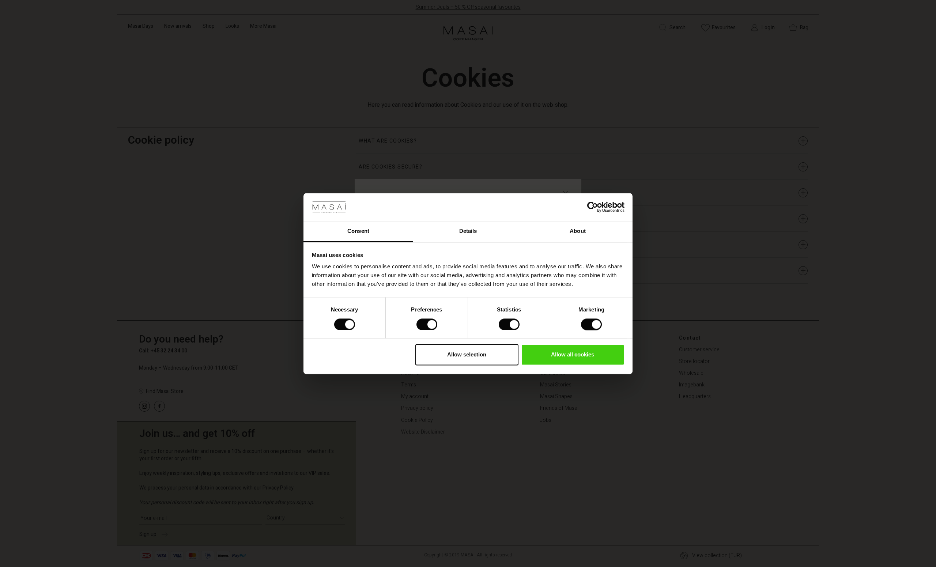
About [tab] (578, 231)
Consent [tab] (358, 231)
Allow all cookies (572, 355)
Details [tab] (468, 231)
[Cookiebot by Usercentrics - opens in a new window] (592, 206)
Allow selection (466, 355)
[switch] (426, 324)
